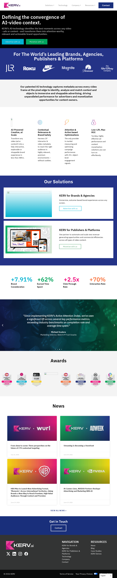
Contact (65, 562)
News (93, 545)
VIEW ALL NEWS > (58, 510)
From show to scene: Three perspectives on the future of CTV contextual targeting (30, 446)
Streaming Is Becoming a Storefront (79, 445)
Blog (92, 548)
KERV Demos (96, 554)
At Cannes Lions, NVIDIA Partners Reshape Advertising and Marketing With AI (82, 489)
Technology (66, 556)
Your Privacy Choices (84, 574)
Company (66, 559)
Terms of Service (66, 574)
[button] (2, 325)
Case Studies (96, 551)
